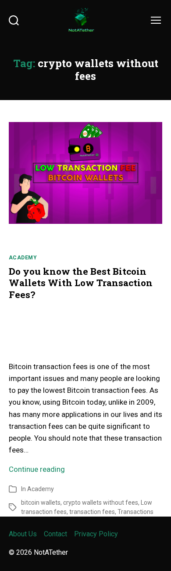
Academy (23, 258)
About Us (23, 534)
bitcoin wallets (41, 502)
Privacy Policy (96, 534)
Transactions (135, 511)
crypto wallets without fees (100, 502)
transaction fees (92, 511)
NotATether (51, 552)
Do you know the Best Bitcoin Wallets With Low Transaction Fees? (81, 283)
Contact (55, 534)
